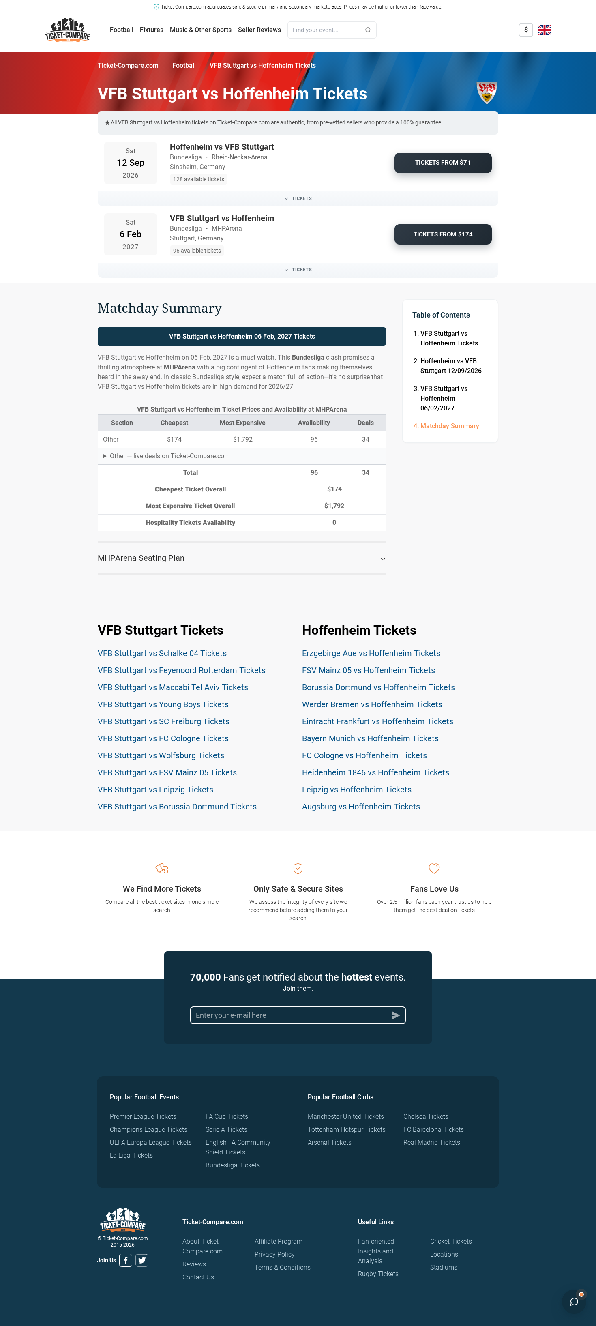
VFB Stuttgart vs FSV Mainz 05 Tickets (167, 772)
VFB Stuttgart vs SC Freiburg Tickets (163, 721)
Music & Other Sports (201, 30)
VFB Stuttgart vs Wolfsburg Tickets (161, 755)
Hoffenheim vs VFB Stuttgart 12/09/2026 (451, 366)
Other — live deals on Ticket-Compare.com (170, 456)
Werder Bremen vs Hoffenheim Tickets (372, 704)
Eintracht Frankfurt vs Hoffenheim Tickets (377, 721)
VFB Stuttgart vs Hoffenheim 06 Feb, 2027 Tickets (242, 336)
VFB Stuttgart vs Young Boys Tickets (163, 704)
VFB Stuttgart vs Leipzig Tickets (155, 789)
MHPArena (179, 367)
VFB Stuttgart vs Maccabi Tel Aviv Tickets (173, 687)
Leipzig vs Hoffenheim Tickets (357, 789)
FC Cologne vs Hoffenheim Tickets (364, 755)
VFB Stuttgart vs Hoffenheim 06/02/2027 (443, 398)
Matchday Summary (449, 426)
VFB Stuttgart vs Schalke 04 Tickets (162, 653)
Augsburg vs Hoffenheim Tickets (361, 806)
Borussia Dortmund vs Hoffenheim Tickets (378, 687)
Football (121, 30)
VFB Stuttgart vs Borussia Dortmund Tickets (177, 806)
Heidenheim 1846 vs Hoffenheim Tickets (375, 772)
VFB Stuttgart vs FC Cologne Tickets (163, 738)
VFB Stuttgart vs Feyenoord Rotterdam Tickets (182, 670)
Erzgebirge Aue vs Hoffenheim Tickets (371, 653)
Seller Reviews (259, 30)
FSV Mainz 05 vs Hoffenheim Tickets (368, 670)
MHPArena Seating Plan (141, 558)
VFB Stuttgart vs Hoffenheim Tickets (449, 338)
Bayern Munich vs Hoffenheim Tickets (370, 738)
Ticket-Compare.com (128, 65)
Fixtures (151, 30)
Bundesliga (308, 357)
